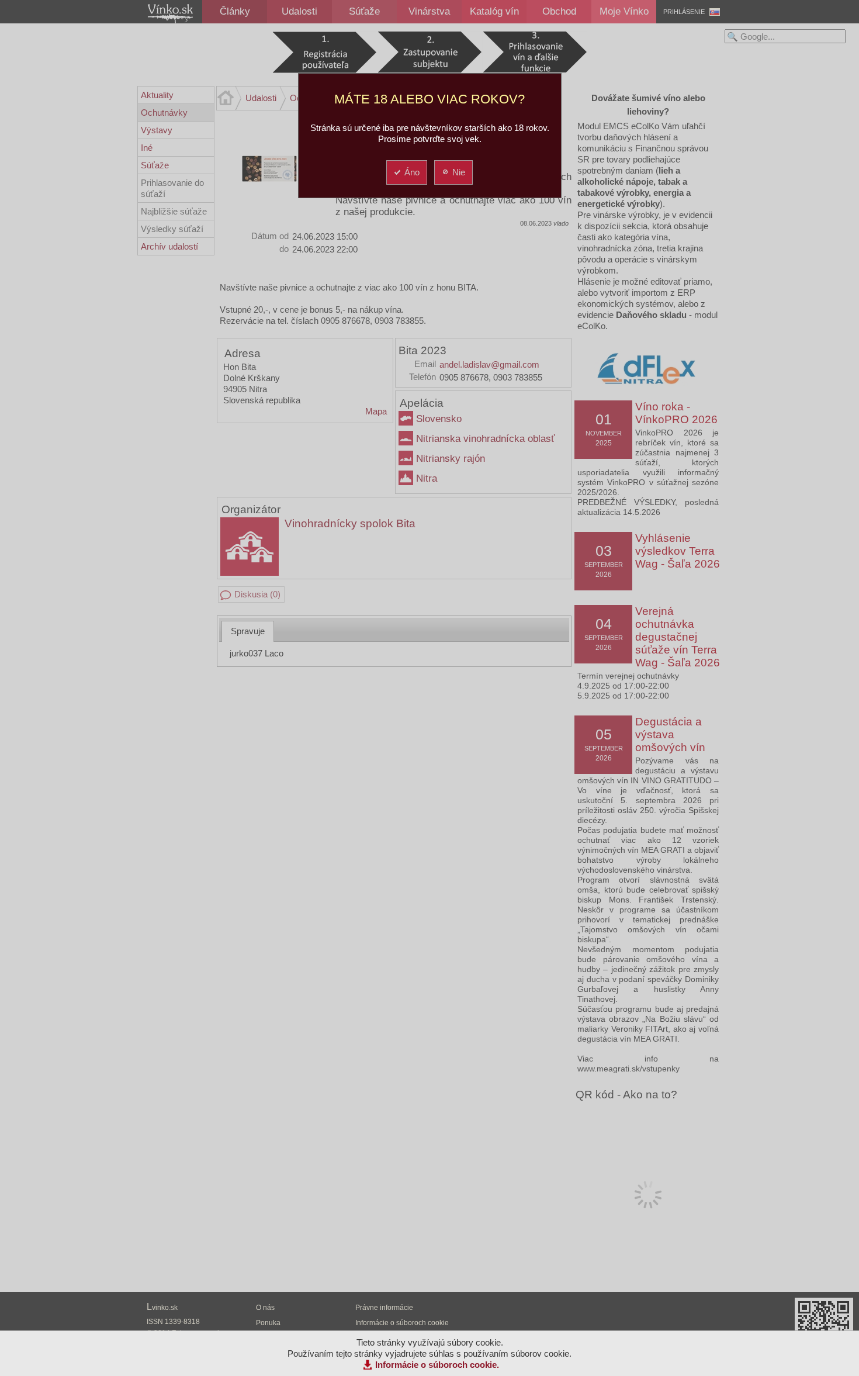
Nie (458, 172)
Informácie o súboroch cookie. (437, 1365)
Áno (412, 172)
